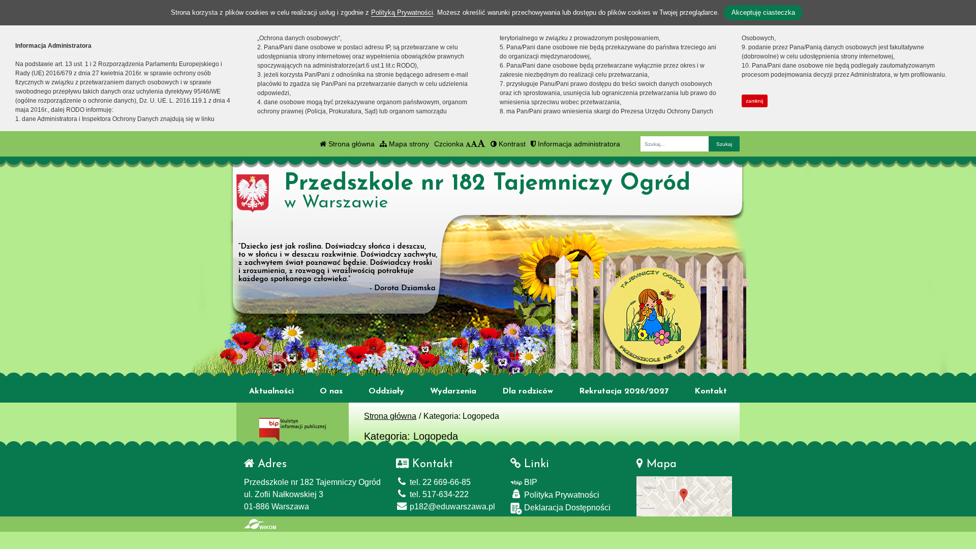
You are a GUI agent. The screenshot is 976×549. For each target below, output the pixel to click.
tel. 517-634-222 (438, 494)
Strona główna (350, 144)
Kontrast (511, 144)
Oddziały (386, 391)
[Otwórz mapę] (684, 496)
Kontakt (710, 391)
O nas (331, 391)
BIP (529, 482)
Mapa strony (408, 144)
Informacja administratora (578, 144)
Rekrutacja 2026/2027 (623, 391)
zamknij (754, 101)
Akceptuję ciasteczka (763, 12)
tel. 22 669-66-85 (439, 482)
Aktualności (271, 391)
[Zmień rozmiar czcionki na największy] (481, 144)
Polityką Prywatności (402, 12)
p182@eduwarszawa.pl (451, 506)
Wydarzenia (453, 391)
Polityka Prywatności (560, 495)
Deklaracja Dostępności (566, 507)
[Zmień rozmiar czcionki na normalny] (468, 144)
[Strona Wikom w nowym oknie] (260, 524)
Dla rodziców (527, 391)
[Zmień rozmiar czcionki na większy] (474, 144)
